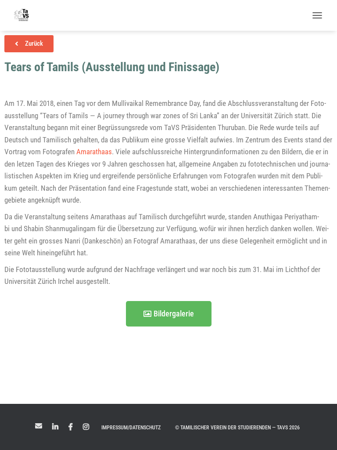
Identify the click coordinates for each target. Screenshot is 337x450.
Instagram (86, 427)
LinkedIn (55, 427)
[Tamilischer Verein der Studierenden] (25, 15)
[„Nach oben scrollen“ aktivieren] (319, 432)
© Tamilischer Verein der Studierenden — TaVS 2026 (237, 428)
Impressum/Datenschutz (131, 428)
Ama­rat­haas (94, 151)
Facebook (70, 427)
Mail (39, 426)
